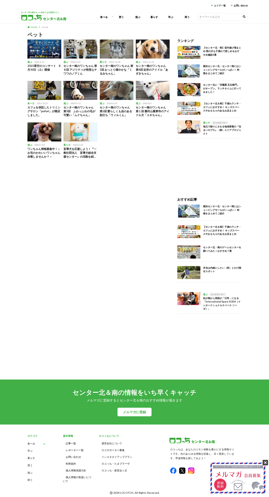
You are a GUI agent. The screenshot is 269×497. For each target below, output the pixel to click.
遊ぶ (137, 16)
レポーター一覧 (75, 450)
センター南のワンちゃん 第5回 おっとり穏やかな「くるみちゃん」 (116, 69)
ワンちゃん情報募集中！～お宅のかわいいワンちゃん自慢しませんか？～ (43, 152)
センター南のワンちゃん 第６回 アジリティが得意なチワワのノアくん (80, 69)
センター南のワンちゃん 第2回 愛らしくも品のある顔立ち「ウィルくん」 (116, 111)
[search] (244, 16)
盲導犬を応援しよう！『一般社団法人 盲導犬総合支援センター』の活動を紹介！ (79, 152)
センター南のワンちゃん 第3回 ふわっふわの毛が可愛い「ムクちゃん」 (79, 111)
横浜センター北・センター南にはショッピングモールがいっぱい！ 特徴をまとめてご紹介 (222, 70)
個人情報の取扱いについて (77, 479)
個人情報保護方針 (76, 470)
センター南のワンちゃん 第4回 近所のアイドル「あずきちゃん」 (152, 69)
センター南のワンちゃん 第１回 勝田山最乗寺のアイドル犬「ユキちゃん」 (152, 111)
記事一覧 (71, 443)
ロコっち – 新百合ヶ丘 (114, 470)
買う (121, 16)
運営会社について (112, 443)
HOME (34, 27)
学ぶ (170, 16)
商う (187, 16)
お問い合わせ (241, 5)
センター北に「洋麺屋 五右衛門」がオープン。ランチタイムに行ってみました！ (222, 88)
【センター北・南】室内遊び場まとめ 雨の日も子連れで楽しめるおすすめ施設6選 (222, 51)
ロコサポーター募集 (113, 450)
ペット (45, 27)
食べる (104, 16)
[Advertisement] (209, 164)
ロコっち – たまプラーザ (116, 463)
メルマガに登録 (134, 412)
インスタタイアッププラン (117, 456)
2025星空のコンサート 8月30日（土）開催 (43, 67)
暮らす (154, 16)
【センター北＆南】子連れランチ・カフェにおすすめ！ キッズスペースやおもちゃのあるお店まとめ (222, 107)
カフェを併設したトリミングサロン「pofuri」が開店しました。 (43, 111)
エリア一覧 (220, 5)
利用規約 (71, 463)
